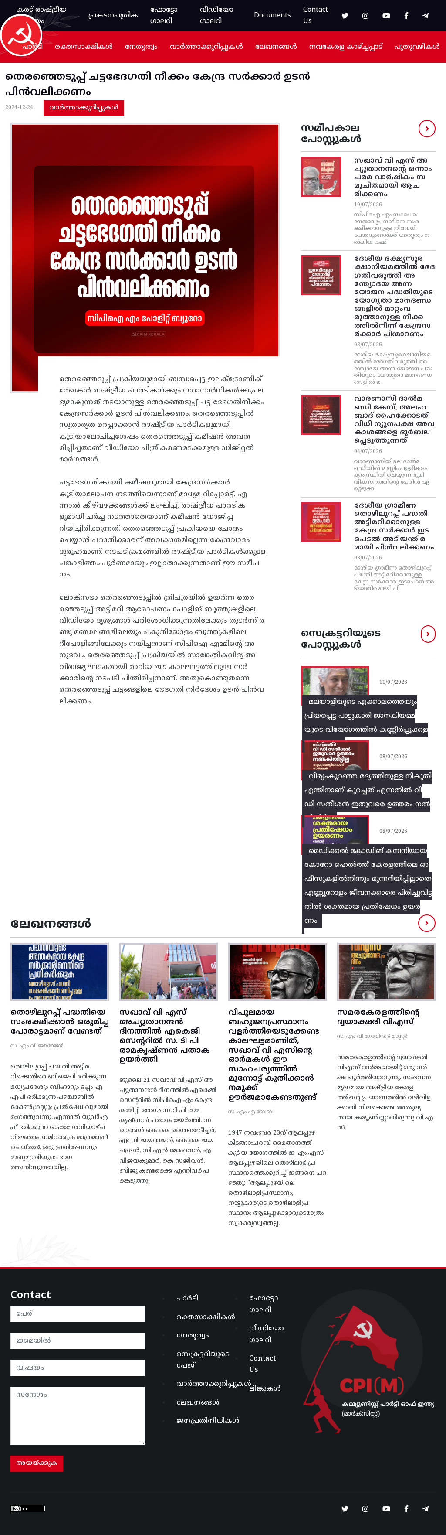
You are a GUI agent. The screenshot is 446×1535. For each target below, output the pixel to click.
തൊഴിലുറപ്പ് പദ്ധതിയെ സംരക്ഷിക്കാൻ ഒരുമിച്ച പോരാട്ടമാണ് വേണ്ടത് (59, 1022)
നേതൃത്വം (141, 47)
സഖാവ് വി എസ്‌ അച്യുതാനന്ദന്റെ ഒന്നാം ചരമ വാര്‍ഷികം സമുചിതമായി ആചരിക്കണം (393, 178)
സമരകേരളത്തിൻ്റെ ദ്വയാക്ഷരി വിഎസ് (378, 1017)
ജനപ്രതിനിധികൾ (197, 1421)
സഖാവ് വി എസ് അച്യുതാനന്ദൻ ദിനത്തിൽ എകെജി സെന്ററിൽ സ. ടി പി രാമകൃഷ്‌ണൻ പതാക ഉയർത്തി (164, 1036)
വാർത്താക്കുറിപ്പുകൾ (206, 47)
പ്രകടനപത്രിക (113, 15)
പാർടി (33, 47)
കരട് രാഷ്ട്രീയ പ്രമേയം (42, 16)
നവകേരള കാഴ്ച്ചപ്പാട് (345, 47)
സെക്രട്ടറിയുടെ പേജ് (197, 1360)
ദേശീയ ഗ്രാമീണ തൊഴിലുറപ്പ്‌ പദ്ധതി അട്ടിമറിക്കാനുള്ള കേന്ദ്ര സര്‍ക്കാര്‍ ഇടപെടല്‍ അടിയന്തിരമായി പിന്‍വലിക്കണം (394, 526)
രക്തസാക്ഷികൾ (84, 47)
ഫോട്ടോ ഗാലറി (164, 16)
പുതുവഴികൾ (417, 47)
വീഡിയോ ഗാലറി (216, 16)
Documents (272, 15)
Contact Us (315, 16)
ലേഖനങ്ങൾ (276, 47)
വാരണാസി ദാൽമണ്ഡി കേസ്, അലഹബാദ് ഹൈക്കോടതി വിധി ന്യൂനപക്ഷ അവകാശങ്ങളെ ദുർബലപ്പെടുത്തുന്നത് (394, 420)
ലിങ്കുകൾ (265, 1389)
